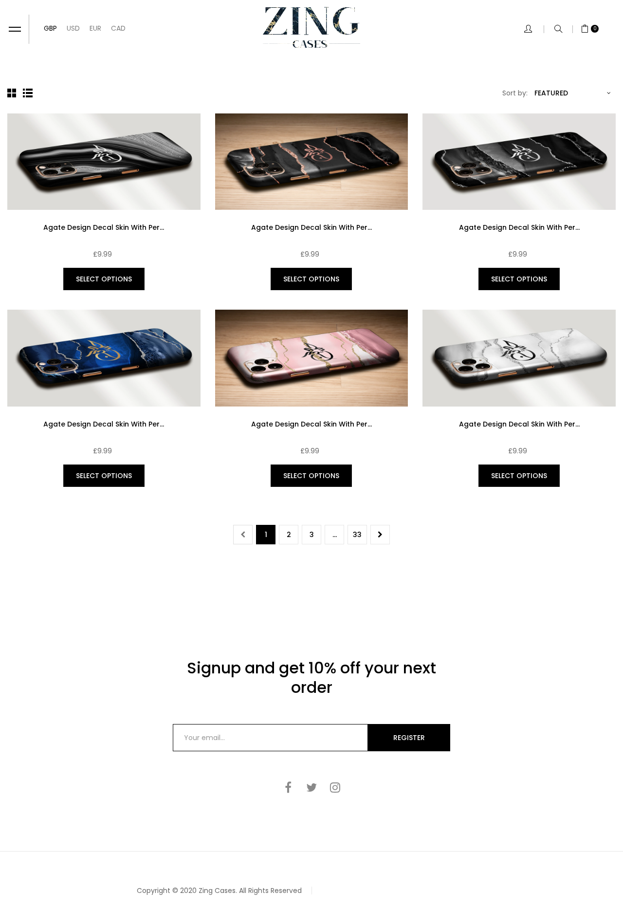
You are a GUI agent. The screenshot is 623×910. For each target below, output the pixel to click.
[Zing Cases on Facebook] (288, 787)
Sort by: (515, 93)
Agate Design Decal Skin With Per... (103, 227)
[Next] (380, 534)
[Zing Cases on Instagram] (335, 787)
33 (357, 534)
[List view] (29, 93)
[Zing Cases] (311, 27)
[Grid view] (13, 93)
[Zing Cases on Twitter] (311, 787)
